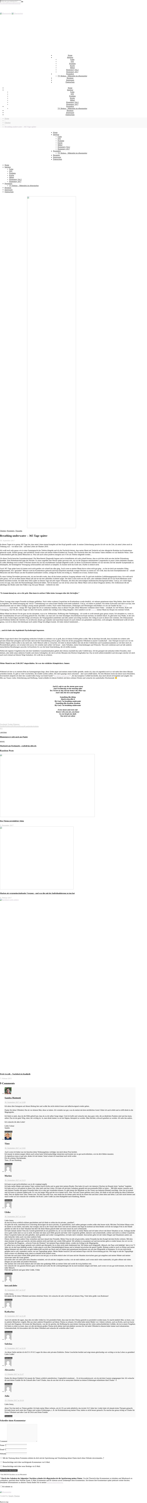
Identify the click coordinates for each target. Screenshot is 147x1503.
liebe (37, 726)
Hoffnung (15, 726)
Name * (3, 1445)
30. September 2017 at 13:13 (15, 1180)
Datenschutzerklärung (55, 1482)
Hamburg (8, 726)
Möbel (72, 68)
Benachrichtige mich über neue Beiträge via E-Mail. (21, 1466)
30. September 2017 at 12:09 (15, 1102)
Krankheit (27, 726)
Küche (72, 66)
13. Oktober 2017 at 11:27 (14, 1374)
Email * (3, 1449)
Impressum (70, 80)
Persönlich (70, 74)
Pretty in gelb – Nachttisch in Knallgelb (15, 1074)
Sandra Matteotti (13, 1098)
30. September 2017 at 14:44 (15, 1217)
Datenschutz (70, 82)
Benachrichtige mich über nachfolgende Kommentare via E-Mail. (26, 1462)
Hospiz (21, 726)
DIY (72, 62)
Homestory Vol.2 (72, 70)
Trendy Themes (14, 1496)
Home (70, 55)
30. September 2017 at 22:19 (15, 1348)
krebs (33, 726)
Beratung (70, 78)
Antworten (8, 1132)
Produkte (72, 64)
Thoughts (18, 531)
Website (3, 1454)
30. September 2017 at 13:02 (15, 1148)
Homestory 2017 (72, 72)
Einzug (93, 610)
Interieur (70, 57)
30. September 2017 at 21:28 (15, 1316)
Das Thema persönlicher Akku (12, 821)
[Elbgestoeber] (11, 13)
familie (2, 726)
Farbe (72, 59)
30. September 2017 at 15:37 (15, 1290)
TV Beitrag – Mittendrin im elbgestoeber (72, 76)
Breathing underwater (62, 676)
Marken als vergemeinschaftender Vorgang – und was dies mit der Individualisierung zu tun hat (37, 893)
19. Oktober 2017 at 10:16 (14, 1400)
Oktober (8, 123)
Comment (3, 1441)
